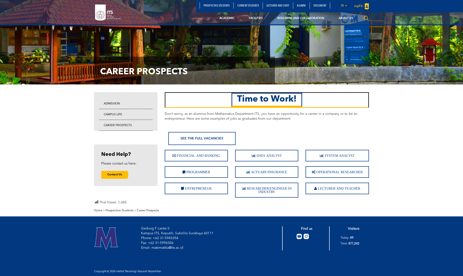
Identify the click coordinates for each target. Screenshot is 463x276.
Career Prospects (118, 125)
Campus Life (113, 114)
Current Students (248, 5)
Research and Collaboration (300, 18)
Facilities (256, 18)
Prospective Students (217, 5)
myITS (358, 6)
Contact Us (114, 174)
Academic (226, 18)
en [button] (343, 5)
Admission (112, 103)
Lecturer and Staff (278, 5)
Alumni (301, 5)
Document (320, 5)
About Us (346, 18)
